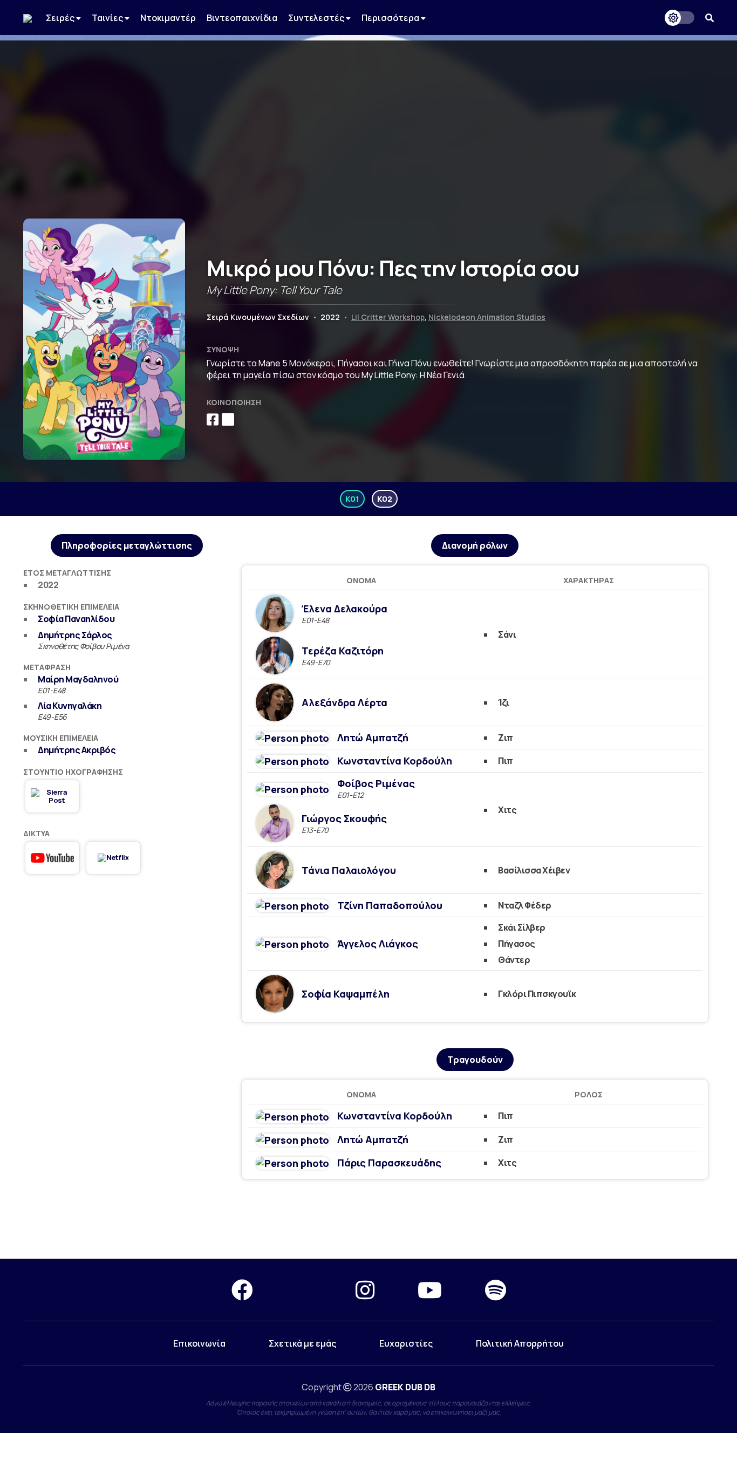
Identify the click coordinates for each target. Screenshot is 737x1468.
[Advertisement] (368, 116)
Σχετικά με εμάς (302, 1343)
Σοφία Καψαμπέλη (346, 993)
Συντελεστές (317, 18)
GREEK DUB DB (405, 1387)
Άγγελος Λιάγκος (377, 943)
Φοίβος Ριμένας (376, 783)
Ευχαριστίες (406, 1343)
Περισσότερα (391, 18)
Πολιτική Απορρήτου (520, 1343)
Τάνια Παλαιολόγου (349, 870)
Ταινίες (108, 18)
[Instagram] (365, 1290)
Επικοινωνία (199, 1343)
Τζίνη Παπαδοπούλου (389, 905)
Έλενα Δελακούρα (344, 608)
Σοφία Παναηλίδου (76, 619)
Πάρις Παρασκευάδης (389, 1162)
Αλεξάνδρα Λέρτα (344, 702)
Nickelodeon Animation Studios (486, 317)
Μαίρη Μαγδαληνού (78, 679)
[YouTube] (430, 1290)
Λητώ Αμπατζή (372, 737)
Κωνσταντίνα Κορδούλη (394, 760)
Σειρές (61, 18)
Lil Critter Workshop (388, 317)
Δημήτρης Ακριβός (76, 750)
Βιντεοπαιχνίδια (242, 18)
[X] (304, 1290)
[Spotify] (495, 1290)
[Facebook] (242, 1290)
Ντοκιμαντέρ (168, 18)
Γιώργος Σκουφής (344, 818)
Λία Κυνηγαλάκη (69, 706)
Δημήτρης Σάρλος (75, 635)
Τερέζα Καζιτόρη (343, 650)
